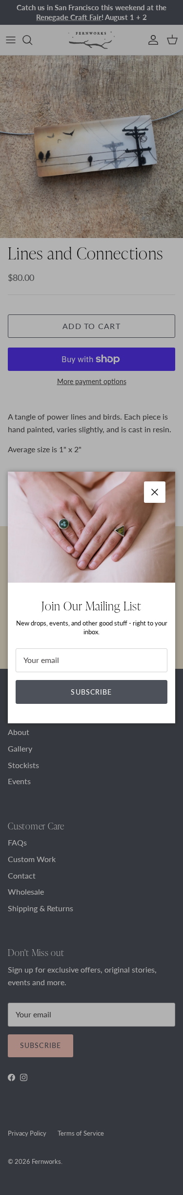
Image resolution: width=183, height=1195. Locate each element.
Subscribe (91, 692)
